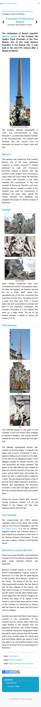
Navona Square (9, 36)
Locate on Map (13, 686)
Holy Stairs (13, 656)
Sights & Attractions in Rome (21, 663)
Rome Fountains (16, 660)
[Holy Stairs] (36, 22)
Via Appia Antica (9, 529)
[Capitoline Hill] (3, 21)
